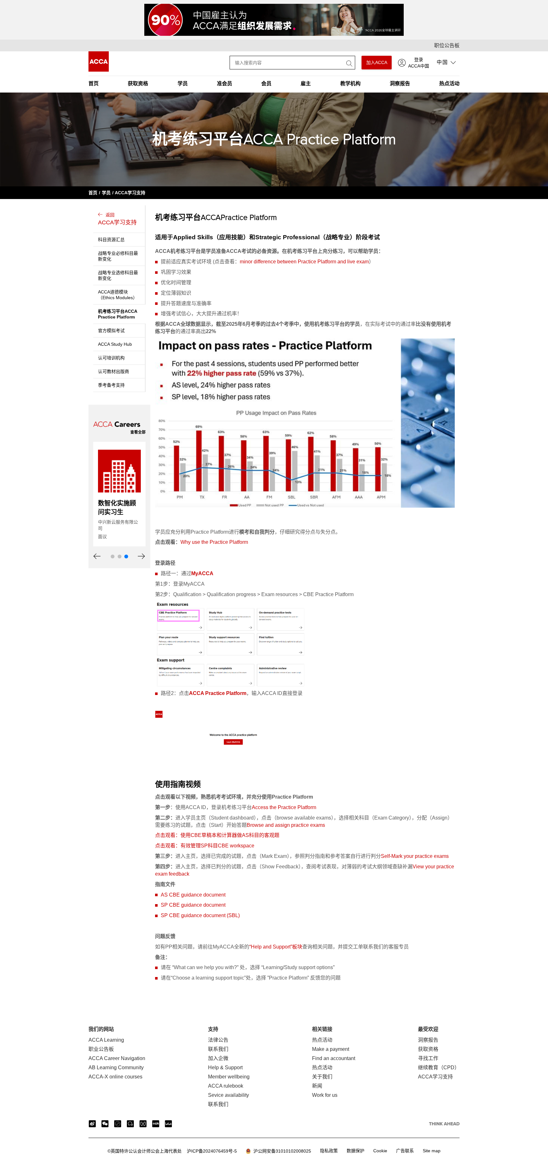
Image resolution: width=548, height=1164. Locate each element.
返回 (117, 219)
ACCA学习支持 (130, 192)
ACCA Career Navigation (116, 1058)
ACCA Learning (106, 1040)
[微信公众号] (105, 1124)
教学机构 (350, 83)
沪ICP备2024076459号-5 (172, 1151)
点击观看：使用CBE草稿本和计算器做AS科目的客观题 (217, 835)
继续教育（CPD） (439, 1067)
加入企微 (218, 1058)
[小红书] (156, 1124)
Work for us (324, 1095)
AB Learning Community (116, 1067)
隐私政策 (329, 1150)
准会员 (224, 83)
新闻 (317, 1086)
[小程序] (117, 1124)
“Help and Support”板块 (275, 946)
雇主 (306, 83)
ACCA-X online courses (115, 1076)
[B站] (168, 1124)
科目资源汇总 (111, 239)
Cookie (380, 1150)
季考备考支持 (111, 385)
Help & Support (225, 1067)
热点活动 (449, 83)
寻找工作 (428, 1058)
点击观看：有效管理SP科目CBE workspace (204, 845)
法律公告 (218, 1040)
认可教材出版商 (113, 371)
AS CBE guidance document (193, 894)
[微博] (92, 1124)
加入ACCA (376, 62)
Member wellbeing (229, 1076)
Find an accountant (333, 1058)
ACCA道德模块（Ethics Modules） (117, 294)
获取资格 (138, 83)
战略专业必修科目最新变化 (118, 256)
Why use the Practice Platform (214, 542)
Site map (431, 1150)
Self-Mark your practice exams (415, 856)
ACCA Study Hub (115, 344)
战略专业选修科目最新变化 (118, 275)
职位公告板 (447, 45)
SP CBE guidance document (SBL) (200, 915)
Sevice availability (228, 1095)
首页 (93, 83)
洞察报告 (400, 83)
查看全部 (138, 432)
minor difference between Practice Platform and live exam (304, 261)
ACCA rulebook (225, 1086)
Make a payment (330, 1049)
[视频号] (143, 1124)
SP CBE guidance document (193, 905)
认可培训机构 (111, 357)
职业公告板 (101, 1049)
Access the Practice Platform (284, 807)
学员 (183, 83)
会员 (266, 83)
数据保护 (355, 1150)
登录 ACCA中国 (418, 62)
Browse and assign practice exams (286, 825)
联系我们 (218, 1049)
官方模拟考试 (111, 330)
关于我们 (322, 1076)
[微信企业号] (130, 1124)
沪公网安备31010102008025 (281, 1151)
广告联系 (405, 1150)
